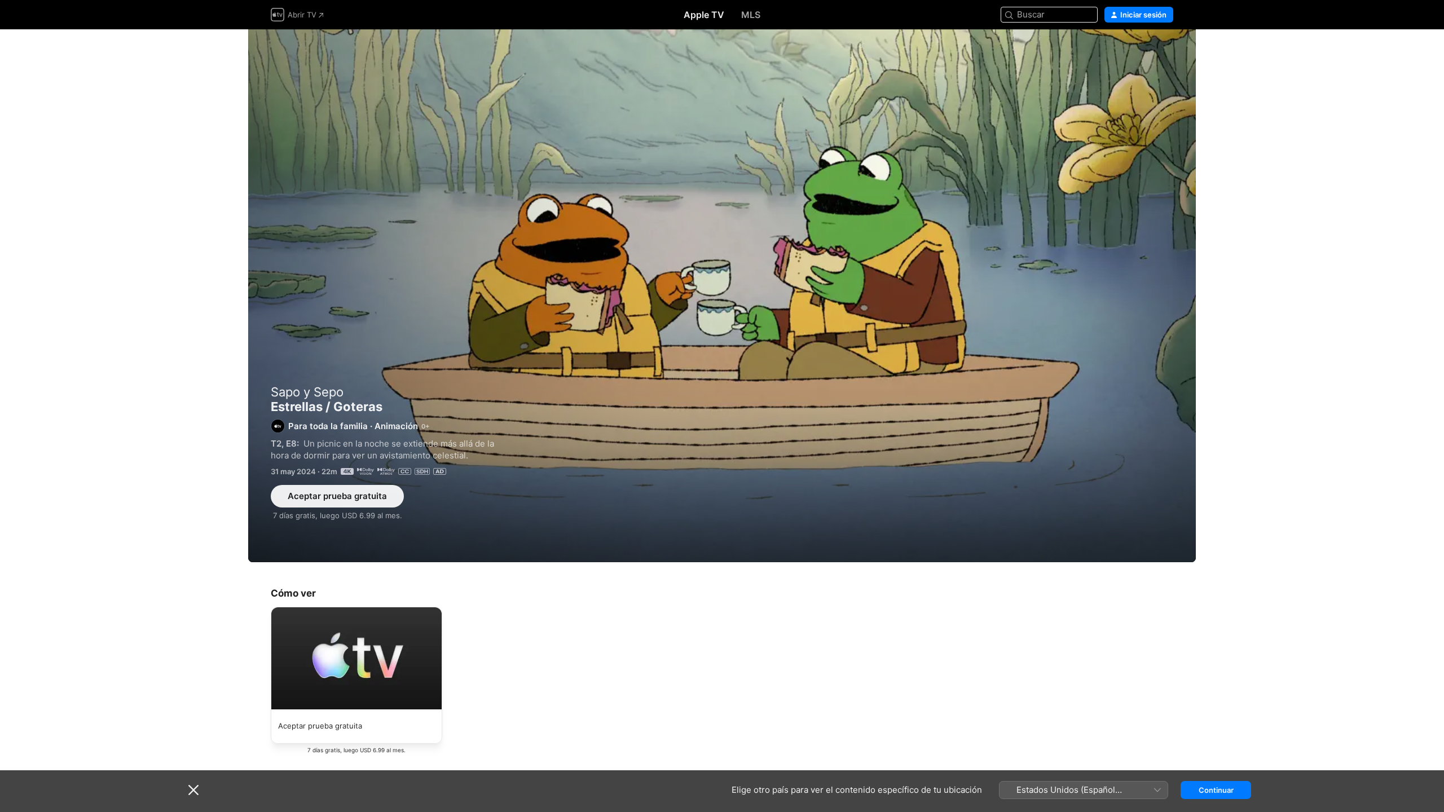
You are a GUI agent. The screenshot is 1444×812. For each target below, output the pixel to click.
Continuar (1216, 790)
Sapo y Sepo (307, 392)
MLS (750, 14)
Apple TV (704, 14)
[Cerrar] (193, 790)
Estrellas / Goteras (722, 295)
